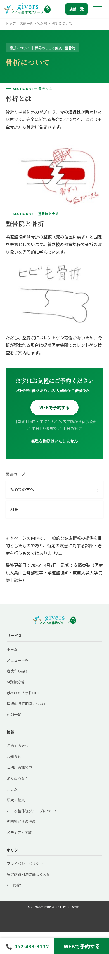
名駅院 (42, 23)
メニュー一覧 (18, 660)
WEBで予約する (54, 407)
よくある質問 (18, 778)
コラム (12, 789)
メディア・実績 (19, 832)
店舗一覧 (76, 8)
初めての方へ (54, 489)
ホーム (12, 649)
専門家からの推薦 (21, 821)
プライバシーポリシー (25, 863)
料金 (54, 509)
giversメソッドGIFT (23, 692)
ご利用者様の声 (19, 767)
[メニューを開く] (98, 9)
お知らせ (14, 756)
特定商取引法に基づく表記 (28, 874)
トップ (11, 23)
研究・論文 (16, 800)
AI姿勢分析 (15, 681)
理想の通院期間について (27, 703)
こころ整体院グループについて (32, 810)
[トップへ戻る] (27, 9)
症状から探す (18, 671)
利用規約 (14, 885)
